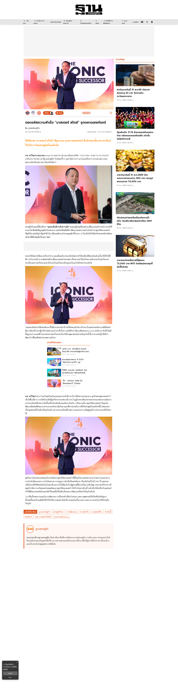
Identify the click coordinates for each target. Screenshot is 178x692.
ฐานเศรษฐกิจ (44, 512)
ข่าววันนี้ (108, 512)
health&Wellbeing (61, 517)
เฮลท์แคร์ (28, 517)
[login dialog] (152, 22)
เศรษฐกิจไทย (58, 512)
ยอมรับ (10, 673)
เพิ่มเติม (5, 669)
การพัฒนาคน (71, 512)
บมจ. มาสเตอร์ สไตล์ (43, 517)
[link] (135, 84)
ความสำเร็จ (84, 512)
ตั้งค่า (10, 677)
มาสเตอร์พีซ (96, 512)
